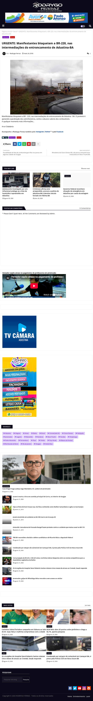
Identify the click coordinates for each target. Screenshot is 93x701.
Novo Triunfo (52, 437)
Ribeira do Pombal (66, 440)
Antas (27, 433)
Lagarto (19, 437)
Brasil (43, 433)
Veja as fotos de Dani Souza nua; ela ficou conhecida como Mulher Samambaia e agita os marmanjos (48, 507)
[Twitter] (19, 144)
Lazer (88, 696)
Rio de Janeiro (27, 444)
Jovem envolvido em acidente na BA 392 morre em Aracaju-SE (34, 517)
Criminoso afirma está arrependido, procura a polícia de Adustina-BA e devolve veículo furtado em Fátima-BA (46, 192)
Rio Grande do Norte (11, 444)
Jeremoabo (8, 437)
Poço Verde (52, 440)
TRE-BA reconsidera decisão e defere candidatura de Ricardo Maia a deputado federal (43, 537)
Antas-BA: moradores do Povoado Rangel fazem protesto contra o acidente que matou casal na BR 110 (48, 527)
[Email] (33, 144)
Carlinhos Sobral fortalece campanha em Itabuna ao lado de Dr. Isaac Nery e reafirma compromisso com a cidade (24, 630)
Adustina (6, 37)
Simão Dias (48, 444)
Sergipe (38, 444)
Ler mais (87, 605)
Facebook (59, 132)
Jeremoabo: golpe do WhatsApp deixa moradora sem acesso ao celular (37, 578)
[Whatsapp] (24, 144)
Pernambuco (24, 440)
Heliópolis (80, 433)
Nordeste (40, 437)
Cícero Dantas (68, 433)
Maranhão (29, 437)
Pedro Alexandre (10, 440)
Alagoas (17, 433)
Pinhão (42, 440)
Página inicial (7, 31)
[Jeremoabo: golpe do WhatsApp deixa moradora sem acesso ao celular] (6, 581)
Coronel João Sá (54, 433)
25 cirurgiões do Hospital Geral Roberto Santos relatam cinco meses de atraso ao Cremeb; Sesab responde (50, 568)
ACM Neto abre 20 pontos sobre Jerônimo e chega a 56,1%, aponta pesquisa (66, 630)
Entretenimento (79, 696)
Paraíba (62, 437)
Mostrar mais (85, 168)
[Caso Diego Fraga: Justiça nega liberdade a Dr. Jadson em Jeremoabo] (46, 469)
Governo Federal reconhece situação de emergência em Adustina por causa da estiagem (75, 191)
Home (69, 696)
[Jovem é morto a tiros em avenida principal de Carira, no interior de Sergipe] (6, 500)
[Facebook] (15, 144)
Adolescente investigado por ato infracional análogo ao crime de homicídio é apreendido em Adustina (15, 192)
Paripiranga (73, 437)
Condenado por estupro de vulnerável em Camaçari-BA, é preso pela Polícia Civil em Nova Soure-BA (48, 548)
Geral (15, 31)
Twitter (47, 132)
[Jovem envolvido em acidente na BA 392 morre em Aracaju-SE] (6, 520)
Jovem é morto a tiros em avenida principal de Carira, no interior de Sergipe (39, 497)
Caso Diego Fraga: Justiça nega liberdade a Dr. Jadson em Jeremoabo (26, 489)
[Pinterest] (29, 144)
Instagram (40, 132)
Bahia (35, 433)
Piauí (34, 440)
